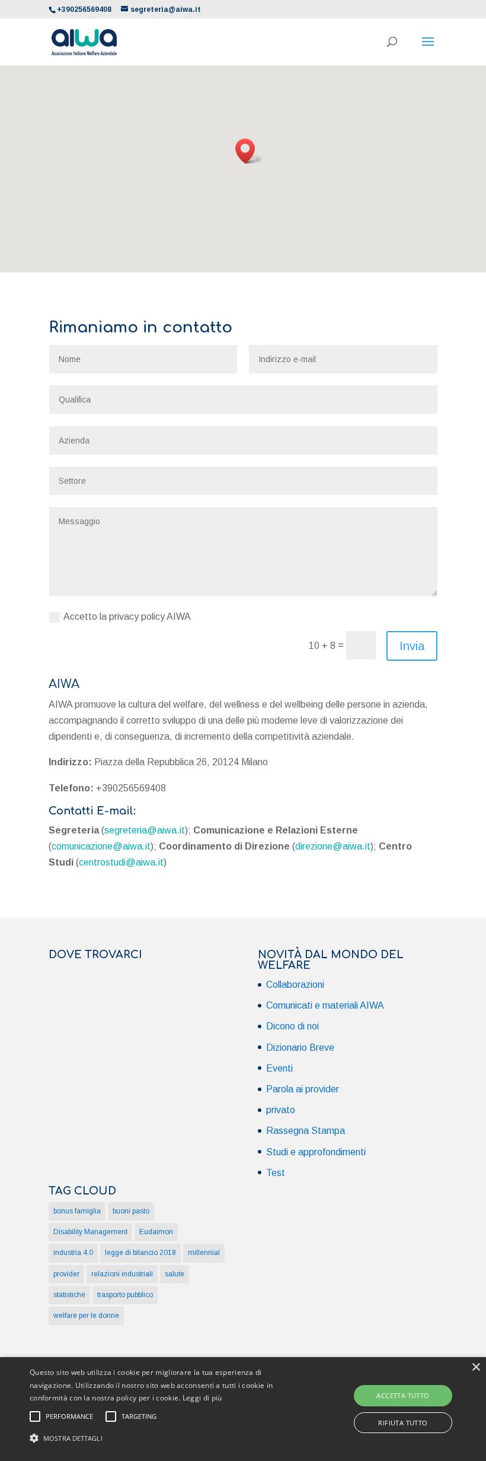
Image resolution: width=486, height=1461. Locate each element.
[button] (249, 151)
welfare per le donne (86, 1315)
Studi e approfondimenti (316, 1152)
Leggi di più (202, 1398)
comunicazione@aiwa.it (101, 846)
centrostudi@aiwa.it (121, 862)
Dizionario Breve (300, 1047)
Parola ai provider (302, 1089)
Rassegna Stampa (305, 1131)
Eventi (279, 1068)
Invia (411, 645)
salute (174, 1274)
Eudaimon (156, 1232)
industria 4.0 (73, 1252)
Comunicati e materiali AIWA (325, 1005)
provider (66, 1274)
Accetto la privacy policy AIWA (127, 616)
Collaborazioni (295, 985)
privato (280, 1110)
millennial (204, 1252)
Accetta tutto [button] (402, 1395)
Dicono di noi (292, 1026)
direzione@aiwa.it (332, 846)
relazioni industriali (122, 1274)
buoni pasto (131, 1211)
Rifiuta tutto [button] (402, 1422)
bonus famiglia (77, 1211)
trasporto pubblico (125, 1295)
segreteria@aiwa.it (144, 830)
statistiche (69, 1295)
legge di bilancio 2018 (140, 1252)
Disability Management (90, 1232)
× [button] (475, 1367)
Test (275, 1173)
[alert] (243, 1409)
